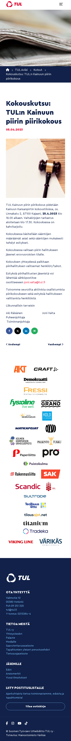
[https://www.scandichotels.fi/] (28, 486)
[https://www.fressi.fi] (35, 390)
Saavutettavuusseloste (20, 645)
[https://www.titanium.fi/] (35, 522)
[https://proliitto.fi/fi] (50, 452)
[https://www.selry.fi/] (51, 486)
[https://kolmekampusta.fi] (21, 440)
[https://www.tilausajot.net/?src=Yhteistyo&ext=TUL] (35, 514)
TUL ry (10, 630)
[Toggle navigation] (61, 4)
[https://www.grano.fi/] (51, 403)
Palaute (10, 637)
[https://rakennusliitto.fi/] (23, 473)
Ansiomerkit (13, 673)
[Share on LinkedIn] (26, 331)
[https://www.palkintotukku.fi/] (49, 440)
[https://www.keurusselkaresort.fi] (28, 415)
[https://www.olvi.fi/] (51, 428)
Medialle (11, 641)
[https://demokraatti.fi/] (35, 380)
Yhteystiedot (14, 633)
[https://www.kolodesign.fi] (47, 415)
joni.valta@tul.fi (34, 282)
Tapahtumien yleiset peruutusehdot (28, 649)
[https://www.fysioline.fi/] (22, 403)
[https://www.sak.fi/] (51, 473)
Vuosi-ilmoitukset (16, 677)
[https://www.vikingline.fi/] (21, 541)
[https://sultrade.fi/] (35, 496)
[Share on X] (18, 331)
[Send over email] (34, 331)
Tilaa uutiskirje (35, 706)
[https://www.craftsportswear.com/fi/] (46, 369)
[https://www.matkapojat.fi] (27, 428)
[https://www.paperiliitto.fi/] (24, 452)
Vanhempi (55, 344)
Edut (9, 669)
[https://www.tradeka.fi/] (35, 531)
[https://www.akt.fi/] (20, 369)
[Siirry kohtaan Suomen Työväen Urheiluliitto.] (7, 69)
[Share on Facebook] (9, 331)
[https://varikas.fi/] (50, 541)
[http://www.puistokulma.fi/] (35, 463)
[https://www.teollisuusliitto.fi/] (35, 505)
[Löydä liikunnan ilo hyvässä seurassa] (14, 4)
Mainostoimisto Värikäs (32, 735)
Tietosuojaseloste (17, 653)
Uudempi (14, 344)
